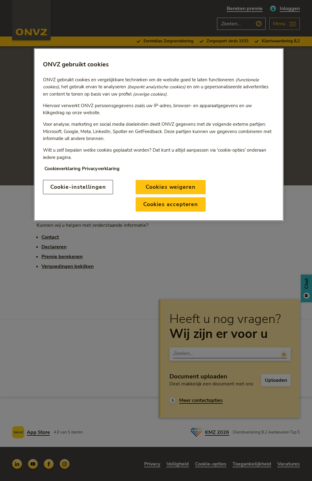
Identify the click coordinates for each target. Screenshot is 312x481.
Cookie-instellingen (78, 187)
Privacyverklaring (100, 169)
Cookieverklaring (62, 169)
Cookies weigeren (170, 187)
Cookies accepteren (170, 204)
